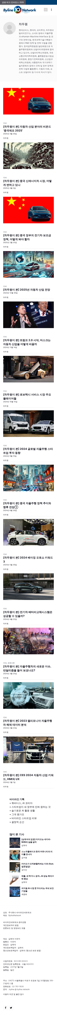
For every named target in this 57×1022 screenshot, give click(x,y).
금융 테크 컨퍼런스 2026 (13, 2)
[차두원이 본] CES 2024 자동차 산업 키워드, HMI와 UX (28, 777)
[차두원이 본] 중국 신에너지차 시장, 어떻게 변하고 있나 (27, 182)
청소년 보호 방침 (33, 950)
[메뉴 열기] (51, 10)
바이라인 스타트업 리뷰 (24, 818)
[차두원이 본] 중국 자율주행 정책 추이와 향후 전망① (27, 505)
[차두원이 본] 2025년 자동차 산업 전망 (26, 289)
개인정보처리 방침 (11, 925)
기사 (5, 123)
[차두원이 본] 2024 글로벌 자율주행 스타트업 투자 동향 (28, 450)
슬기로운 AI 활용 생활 (23, 810)
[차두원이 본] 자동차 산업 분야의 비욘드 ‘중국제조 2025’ (27, 128)
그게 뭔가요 (18, 814)
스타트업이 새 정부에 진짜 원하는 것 (31, 807)
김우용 (24, 857)
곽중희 (24, 894)
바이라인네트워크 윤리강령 (14, 922)
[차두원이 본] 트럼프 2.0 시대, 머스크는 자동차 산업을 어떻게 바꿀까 (27, 342)
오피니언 (11, 663)
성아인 (24, 870)
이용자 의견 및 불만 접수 (13, 994)
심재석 (24, 845)
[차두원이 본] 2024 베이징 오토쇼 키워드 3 (28, 559)
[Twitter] (11, 1007)
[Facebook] (5, 1007)
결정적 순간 (18, 822)
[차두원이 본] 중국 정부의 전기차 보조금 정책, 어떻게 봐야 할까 (27, 237)
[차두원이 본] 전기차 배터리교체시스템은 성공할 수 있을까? (27, 614)
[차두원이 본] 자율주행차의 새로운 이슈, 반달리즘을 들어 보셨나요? (27, 668)
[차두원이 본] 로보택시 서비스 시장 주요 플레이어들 (27, 396)
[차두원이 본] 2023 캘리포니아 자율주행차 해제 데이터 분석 (27, 722)
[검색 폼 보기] (46, 10)
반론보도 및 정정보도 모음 (14, 928)
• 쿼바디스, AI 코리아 (21, 803)
